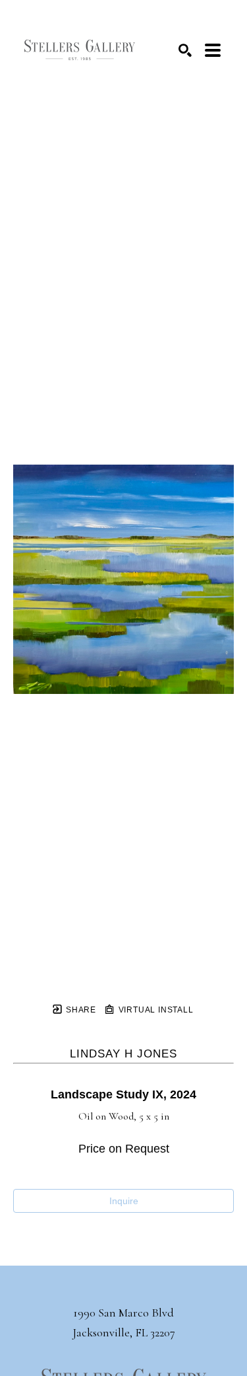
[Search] (185, 50)
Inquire (123, 1201)
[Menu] (213, 50)
